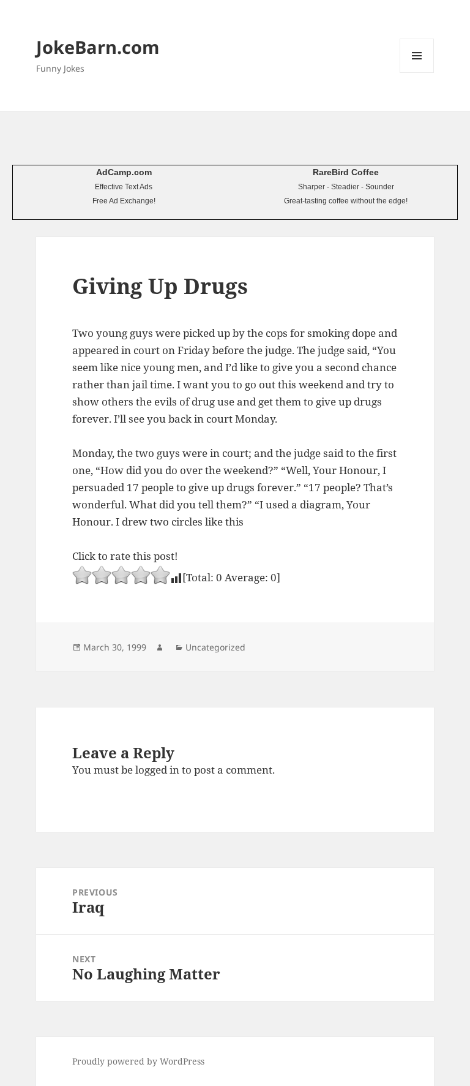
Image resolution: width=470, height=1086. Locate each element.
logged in (157, 770)
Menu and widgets (417, 72)
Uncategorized (215, 647)
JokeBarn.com (97, 47)
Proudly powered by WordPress (138, 1061)
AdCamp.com (124, 172)
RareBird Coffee (346, 172)
